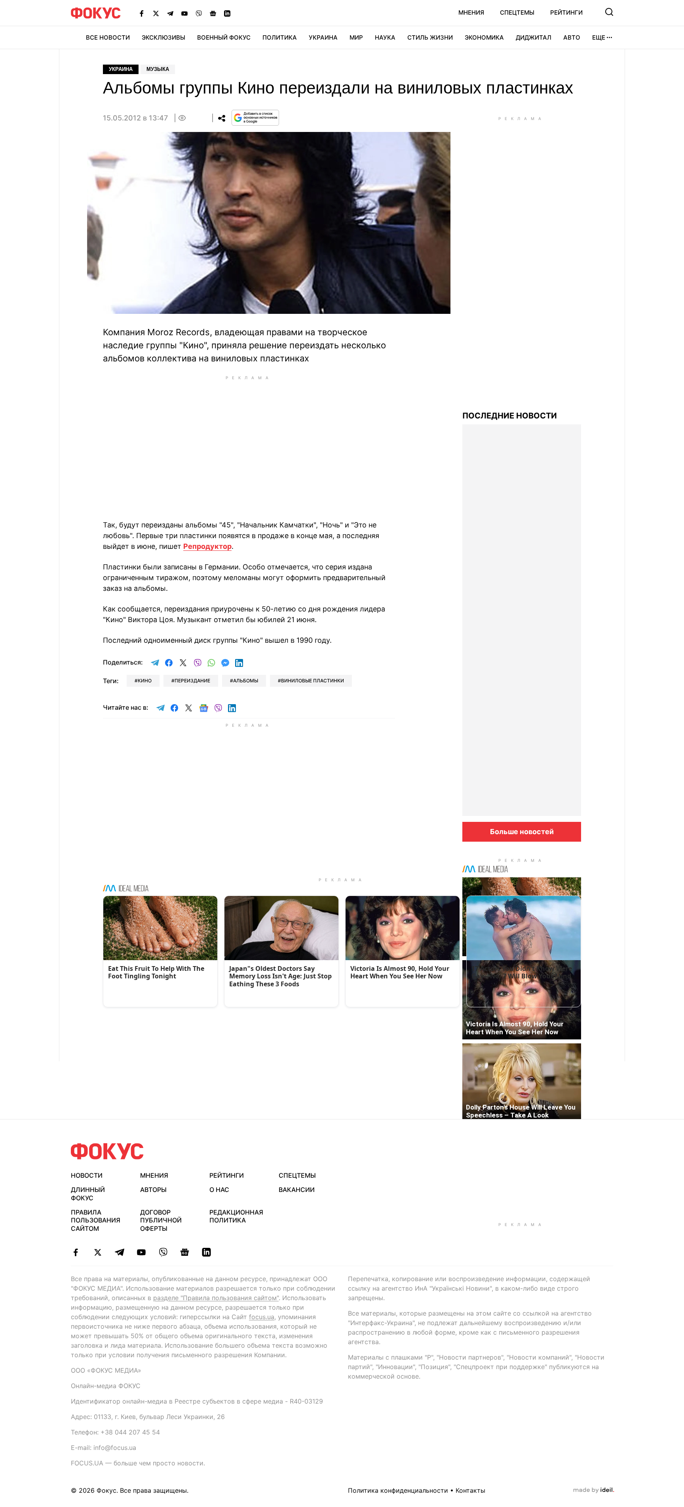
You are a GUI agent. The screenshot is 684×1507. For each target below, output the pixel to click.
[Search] (609, 12)
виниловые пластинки (312, 681)
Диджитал (533, 37)
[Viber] (199, 13)
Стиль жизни (430, 37)
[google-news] (185, 1252)
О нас (219, 1190)
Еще (598, 37)
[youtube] (141, 1252)
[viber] (163, 1252)
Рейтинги (566, 12)
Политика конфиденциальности (398, 1490)
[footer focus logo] (107, 1151)
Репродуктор (207, 546)
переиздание (192, 681)
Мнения (471, 12)
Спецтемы (517, 12)
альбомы (245, 681)
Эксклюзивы (163, 37)
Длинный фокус (88, 1194)
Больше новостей (522, 831)
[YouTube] (184, 13)
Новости (87, 1175)
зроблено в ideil (593, 1490)
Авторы (153, 1190)
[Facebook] (142, 13)
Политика (279, 37)
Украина (323, 37)
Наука (385, 37)
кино (145, 681)
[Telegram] (170, 13)
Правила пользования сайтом (95, 1220)
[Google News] (213, 13)
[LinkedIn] (227, 13)
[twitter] (97, 1252)
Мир (356, 37)
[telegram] (119, 1252)
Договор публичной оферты (161, 1220)
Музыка (157, 69)
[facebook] (76, 1252)
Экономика (484, 37)
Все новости (108, 37)
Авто (571, 37)
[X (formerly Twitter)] (156, 13)
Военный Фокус (224, 37)
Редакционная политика (236, 1216)
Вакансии (297, 1190)
